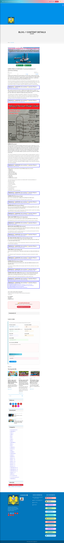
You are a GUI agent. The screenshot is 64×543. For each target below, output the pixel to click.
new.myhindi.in (50, 532)
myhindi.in (49, 501)
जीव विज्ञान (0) (12, 455)
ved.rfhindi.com (50, 528)
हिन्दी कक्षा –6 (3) (12, 458)
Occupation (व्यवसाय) (28, 324)
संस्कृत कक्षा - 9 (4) (13, 472)
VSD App (20, 65)
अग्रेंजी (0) (11, 434)
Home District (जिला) (28, 329)
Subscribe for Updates (16, 484)
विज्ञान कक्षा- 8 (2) (12, 466)
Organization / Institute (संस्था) (15, 329)
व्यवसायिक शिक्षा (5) (12, 478)
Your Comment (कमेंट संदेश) (13, 342)
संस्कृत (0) (11, 439)
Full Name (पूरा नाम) (12, 324)
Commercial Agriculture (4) (14, 477)
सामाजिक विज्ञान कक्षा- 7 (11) (14, 469)
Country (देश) (27, 333)
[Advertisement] (32, 10)
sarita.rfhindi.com (51, 525)
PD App (28, 65)
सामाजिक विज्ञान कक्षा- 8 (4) (14, 470)
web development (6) (13, 429)
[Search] (2, 1)
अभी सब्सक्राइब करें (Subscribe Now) (24, 306)
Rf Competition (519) (13, 475)
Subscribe (56, 1)
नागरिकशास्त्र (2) (12, 447)
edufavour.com (50, 504)
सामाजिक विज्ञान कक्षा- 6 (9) (14, 467)
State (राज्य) (11, 333)
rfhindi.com (50, 508)
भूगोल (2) (11, 445)
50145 (15, 414)
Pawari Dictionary (51, 515)
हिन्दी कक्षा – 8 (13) (12, 461)
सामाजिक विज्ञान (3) (12, 431)
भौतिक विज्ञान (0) (12, 456)
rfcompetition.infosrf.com (52, 535)
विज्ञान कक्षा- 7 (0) (12, 464)
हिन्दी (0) (11, 436)
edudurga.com (50, 511)
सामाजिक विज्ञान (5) (12, 442)
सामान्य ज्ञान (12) (12, 448)
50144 (20, 378)
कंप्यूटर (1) (11, 450)
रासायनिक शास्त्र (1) (13, 453)
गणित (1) (11, 437)
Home (9, 42)
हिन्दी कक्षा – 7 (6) (12, 459)
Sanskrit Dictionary (51, 518)
